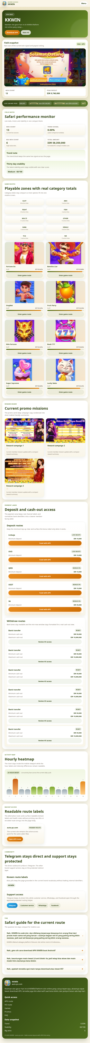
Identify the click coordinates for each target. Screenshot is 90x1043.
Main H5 (26, 32)
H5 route (8, 1005)
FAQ (6, 1015)
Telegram (12, 905)
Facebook (55, 905)
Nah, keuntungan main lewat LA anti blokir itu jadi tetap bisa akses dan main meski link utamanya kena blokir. (41, 959)
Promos (8, 1012)
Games (7, 1008)
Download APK (12, 32)
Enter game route (24, 275)
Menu (83, 3)
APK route (9, 1001)
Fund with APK (45, 543)
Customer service (27, 905)
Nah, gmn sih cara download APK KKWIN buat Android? (31, 950)
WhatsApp (42, 905)
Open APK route (15, 839)
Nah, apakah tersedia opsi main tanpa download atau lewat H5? (35, 969)
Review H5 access (45, 642)
